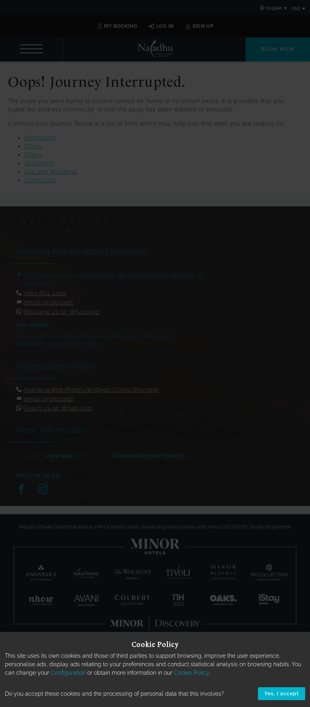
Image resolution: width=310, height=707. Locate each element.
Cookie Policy (191, 672)
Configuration (68, 672)
